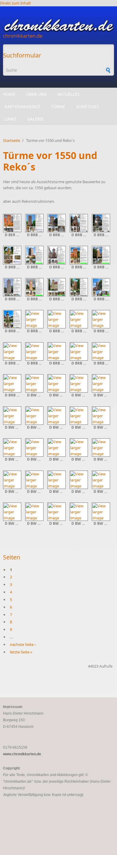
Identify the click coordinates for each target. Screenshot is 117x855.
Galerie (35, 119)
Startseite (11, 140)
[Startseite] (58, 25)
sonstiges (87, 106)
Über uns (36, 94)
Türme (58, 106)
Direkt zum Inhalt (15, 3)
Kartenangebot (22, 106)
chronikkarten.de (22, 35)
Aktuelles (68, 94)
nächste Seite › (23, 644)
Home (9, 94)
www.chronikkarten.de (22, 754)
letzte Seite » (21, 652)
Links (10, 119)
